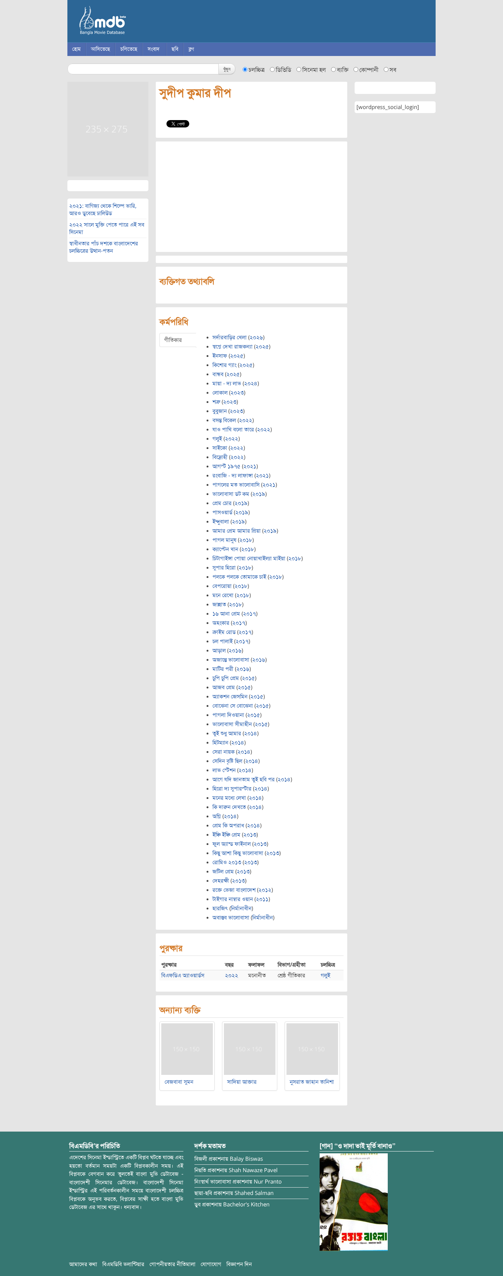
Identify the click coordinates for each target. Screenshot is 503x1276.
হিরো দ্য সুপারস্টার (232, 788)
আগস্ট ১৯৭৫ (226, 466)
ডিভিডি (283, 70)
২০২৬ (256, 337)
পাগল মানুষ (224, 540)
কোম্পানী (369, 70)
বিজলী (200, 1159)
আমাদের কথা (83, 1264)
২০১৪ (250, 733)
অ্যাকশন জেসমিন (229, 696)
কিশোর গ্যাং (224, 365)
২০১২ (264, 890)
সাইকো (219, 448)
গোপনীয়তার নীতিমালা (173, 1264)
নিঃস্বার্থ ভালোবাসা (212, 1181)
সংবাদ (153, 49)
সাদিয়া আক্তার (242, 1082)
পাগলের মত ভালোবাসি (236, 484)
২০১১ (262, 899)
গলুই (217, 438)
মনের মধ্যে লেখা (229, 798)
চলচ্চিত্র (257, 70)
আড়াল (219, 650)
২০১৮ (245, 540)
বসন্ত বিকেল (224, 420)
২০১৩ (249, 834)
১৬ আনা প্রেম (226, 613)
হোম (76, 49)
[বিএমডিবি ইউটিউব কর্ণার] (354, 1202)
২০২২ (245, 420)
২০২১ (249, 466)
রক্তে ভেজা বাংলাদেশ (234, 890)
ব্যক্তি (342, 70)
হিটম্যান (220, 742)
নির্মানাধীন (241, 908)
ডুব (197, 1204)
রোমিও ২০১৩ (226, 862)
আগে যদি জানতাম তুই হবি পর (243, 779)
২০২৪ (250, 383)
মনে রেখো (222, 595)
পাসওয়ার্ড (222, 512)
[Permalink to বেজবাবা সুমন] (187, 1048)
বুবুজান (219, 411)
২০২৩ (237, 392)
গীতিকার (173, 340)
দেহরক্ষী (220, 880)
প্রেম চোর (222, 503)
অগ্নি (216, 816)
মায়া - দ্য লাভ (226, 383)
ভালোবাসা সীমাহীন (232, 724)
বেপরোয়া (222, 586)
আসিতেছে (100, 49)
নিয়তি (200, 1170)
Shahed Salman (254, 1193)
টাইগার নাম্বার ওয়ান (232, 899)
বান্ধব (218, 374)
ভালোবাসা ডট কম (230, 494)
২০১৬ (235, 650)
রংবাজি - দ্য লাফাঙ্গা (232, 475)
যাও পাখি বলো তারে (233, 429)
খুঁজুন (227, 68)
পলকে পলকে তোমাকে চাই (239, 577)
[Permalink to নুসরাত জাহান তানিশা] (312, 1048)
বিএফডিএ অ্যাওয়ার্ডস (182, 975)
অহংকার (220, 623)
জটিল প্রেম (223, 871)
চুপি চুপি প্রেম (225, 678)
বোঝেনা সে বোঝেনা (232, 705)
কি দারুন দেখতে (229, 807)
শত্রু (216, 402)
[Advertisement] (251, 196)
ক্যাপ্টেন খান (225, 549)
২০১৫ (248, 678)
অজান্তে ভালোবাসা (230, 659)
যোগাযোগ (211, 1264)
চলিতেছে (128, 49)
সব (393, 70)
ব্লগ (191, 49)
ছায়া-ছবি (203, 1193)
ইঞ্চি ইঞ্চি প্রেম (226, 834)
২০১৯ (258, 494)
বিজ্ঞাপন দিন (239, 1264)
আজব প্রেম (223, 687)
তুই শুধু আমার (226, 733)
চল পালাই (222, 641)
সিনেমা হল (314, 70)
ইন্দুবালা (220, 521)
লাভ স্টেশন (224, 770)
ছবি (175, 49)
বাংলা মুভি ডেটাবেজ (133, 22)
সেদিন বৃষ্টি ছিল (227, 761)
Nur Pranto (268, 1181)
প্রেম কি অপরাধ (228, 825)
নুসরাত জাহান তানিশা (312, 1082)
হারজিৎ (220, 908)
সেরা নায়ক (223, 752)
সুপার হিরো (224, 567)
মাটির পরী (222, 669)
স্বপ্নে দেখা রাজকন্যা (232, 346)
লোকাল (220, 392)
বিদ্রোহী (220, 457)
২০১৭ (249, 613)
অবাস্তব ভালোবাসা (230, 917)
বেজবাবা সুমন (179, 1082)
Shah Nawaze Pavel (253, 1170)
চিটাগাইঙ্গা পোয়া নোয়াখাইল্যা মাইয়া (248, 558)
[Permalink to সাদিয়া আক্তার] (249, 1048)
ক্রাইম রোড (224, 632)
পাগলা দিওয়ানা (228, 715)
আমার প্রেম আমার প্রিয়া (236, 530)
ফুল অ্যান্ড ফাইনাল (231, 844)
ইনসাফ (219, 356)
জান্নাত (219, 604)
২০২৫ (262, 346)
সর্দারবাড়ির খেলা (229, 337)
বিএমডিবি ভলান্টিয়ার (123, 1264)
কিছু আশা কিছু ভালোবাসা (237, 853)
